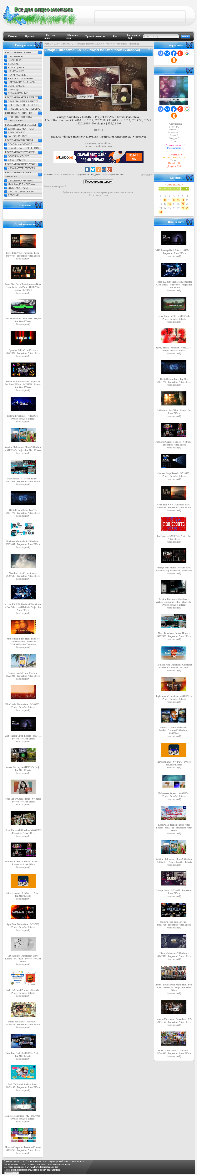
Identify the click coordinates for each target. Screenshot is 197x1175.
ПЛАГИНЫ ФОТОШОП (20, 144)
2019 (56, 43)
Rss (115, 36)
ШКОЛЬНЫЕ (15, 60)
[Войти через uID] (161, 53)
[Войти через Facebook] (174, 53)
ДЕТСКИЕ (13, 64)
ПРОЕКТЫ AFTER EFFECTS (23, 101)
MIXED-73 (107, 174)
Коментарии (23, 258)
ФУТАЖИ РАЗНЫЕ (18, 93)
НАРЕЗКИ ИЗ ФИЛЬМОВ (21, 82)
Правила (29, 36)
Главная (12, 36)
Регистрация (95, 195)
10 (165, 200)
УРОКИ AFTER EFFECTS (21, 168)
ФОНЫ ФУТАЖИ (17, 86)
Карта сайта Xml (133, 36)
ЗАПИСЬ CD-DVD (17, 136)
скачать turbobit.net (98, 143)
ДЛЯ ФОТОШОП (16, 132)
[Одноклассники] (98, 169)
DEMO (98, 130)
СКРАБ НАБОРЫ (17, 160)
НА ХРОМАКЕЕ (16, 71)
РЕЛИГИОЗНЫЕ (17, 75)
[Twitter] (93, 169)
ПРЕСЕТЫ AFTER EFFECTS (23, 105)
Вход (105, 195)
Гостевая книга (49, 36)
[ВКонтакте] (87, 169)
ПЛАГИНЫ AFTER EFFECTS (23, 148)
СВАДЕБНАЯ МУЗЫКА (20, 180)
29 (187, 208)
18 (169, 204)
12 (174, 200)
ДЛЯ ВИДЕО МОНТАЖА (21, 129)
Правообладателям (95, 36)
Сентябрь (65, 43)
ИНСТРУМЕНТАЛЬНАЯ (21, 191)
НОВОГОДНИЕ (16, 67)
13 (178, 200)
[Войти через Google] (187, 53)
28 (183, 208)
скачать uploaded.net (98, 146)
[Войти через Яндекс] (180, 53)
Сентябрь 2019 (174, 184)
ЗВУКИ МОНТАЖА (18, 188)
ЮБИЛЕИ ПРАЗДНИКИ (20, 78)
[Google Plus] (109, 169)
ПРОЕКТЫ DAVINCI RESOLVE (24, 108)
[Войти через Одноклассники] (174, 60)
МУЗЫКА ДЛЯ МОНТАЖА (22, 184)
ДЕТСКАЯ (13, 195)
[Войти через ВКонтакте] (167, 53)
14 (183, 200)
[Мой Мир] (104, 169)
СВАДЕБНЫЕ (15, 56)
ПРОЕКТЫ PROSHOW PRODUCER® (20, 119)
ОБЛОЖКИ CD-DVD (18, 156)
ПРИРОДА (13, 89)
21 (73, 43)
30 (160, 212)
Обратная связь (72, 36)
